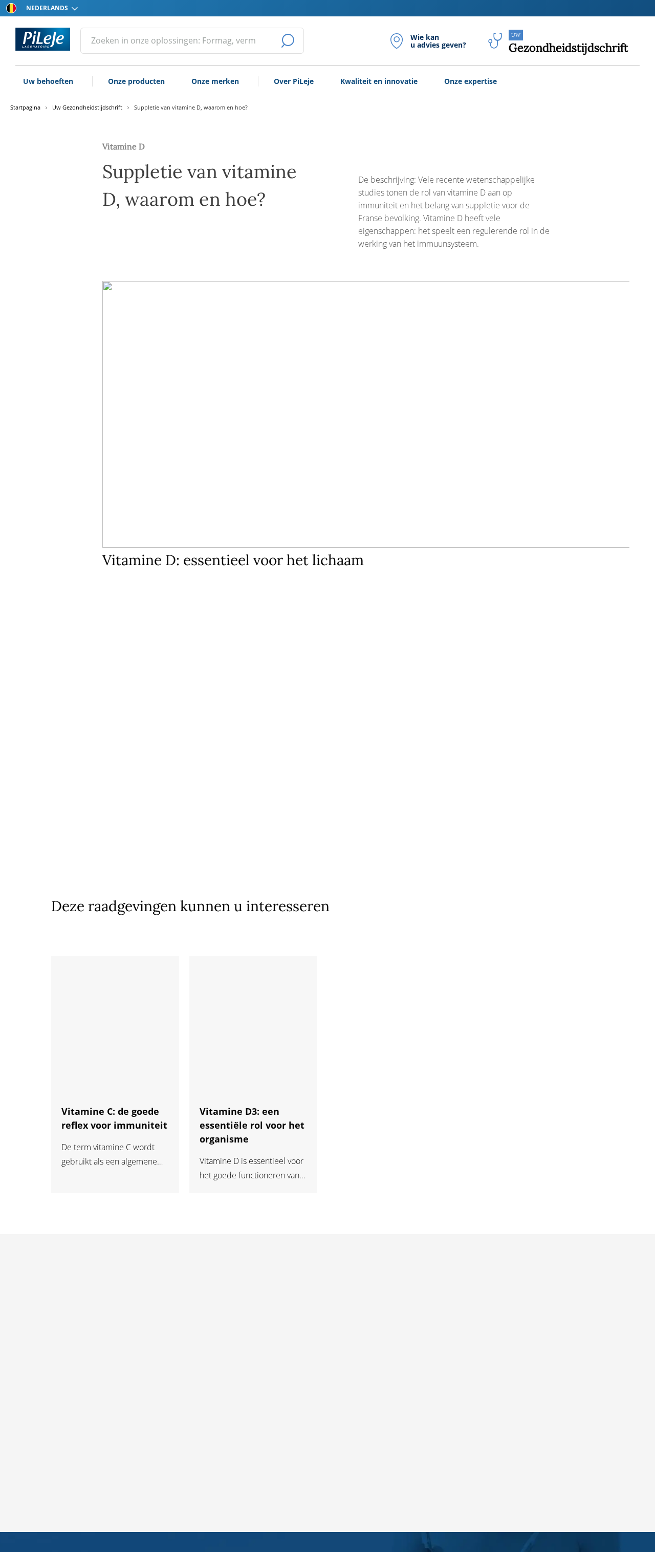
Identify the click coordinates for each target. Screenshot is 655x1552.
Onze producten (136, 81)
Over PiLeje (294, 81)
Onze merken (215, 81)
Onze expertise (470, 81)
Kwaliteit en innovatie (379, 81)
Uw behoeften (48, 81)
